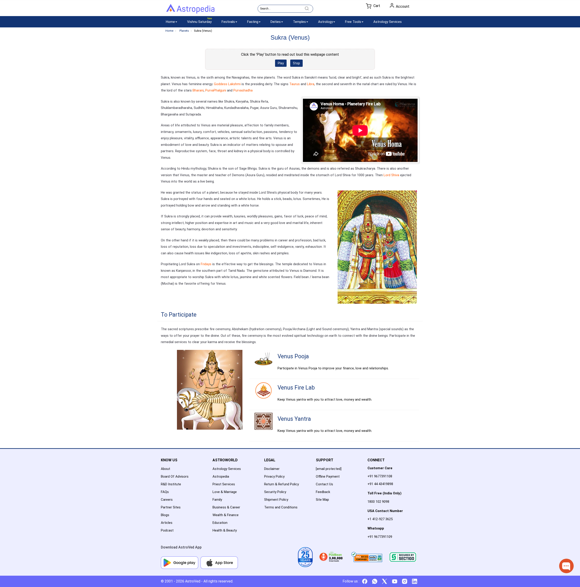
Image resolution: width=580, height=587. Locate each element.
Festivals (228, 22)
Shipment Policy (276, 500)
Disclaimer (272, 469)
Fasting (252, 22)
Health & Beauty (225, 530)
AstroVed (192, 581)
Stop (296, 63)
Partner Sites (171, 507)
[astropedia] (190, 10)
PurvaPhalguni (215, 90)
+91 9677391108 (379, 476)
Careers (167, 500)
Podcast (167, 530)
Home (170, 22)
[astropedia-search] (306, 8)
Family (217, 500)
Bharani (198, 90)
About (165, 469)
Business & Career (226, 507)
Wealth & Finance (226, 515)
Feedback (323, 492)
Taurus (294, 84)
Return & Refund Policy (281, 484)
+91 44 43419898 (380, 484)
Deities (276, 22)
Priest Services (224, 484)
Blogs (165, 515)
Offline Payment (328, 476)
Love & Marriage (225, 492)
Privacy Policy (274, 476)
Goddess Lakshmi (227, 84)
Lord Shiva (391, 175)
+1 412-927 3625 (380, 519)
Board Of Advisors (174, 476)
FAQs (165, 492)
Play (281, 63)
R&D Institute (171, 484)
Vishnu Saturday (199, 22)
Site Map (322, 500)
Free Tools (353, 22)
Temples (299, 22)
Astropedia (221, 476)
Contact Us (324, 484)
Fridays (206, 264)
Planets (184, 30)
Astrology (325, 22)
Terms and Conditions (280, 507)
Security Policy (275, 492)
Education (220, 523)
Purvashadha (243, 90)
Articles (166, 523)
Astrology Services (387, 22)
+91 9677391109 (379, 537)
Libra (310, 84)
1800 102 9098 (378, 502)
